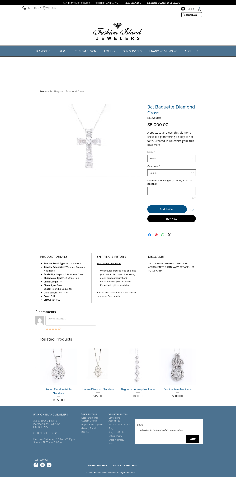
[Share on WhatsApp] (163, 235)
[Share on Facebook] (150, 235)
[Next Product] (201, 366)
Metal (151, 151)
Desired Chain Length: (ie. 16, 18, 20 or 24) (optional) (169, 182)
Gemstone (153, 166)
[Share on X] (169, 235)
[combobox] (171, 158)
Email (140, 425)
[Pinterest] (49, 465)
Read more (153, 144)
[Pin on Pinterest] (156, 235)
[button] (199, 9)
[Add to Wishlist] (192, 209)
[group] (118, 375)
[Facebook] (36, 465)
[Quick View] (58, 367)
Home (44, 91)
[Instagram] (42, 465)
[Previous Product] (35, 366)
